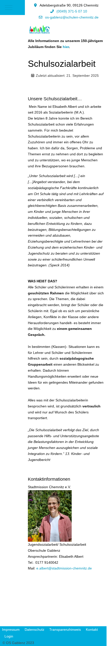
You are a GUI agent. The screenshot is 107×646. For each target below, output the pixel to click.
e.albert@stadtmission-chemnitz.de (64, 568)
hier (66, 47)
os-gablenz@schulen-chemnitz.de (72, 17)
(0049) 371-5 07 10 (71, 11)
